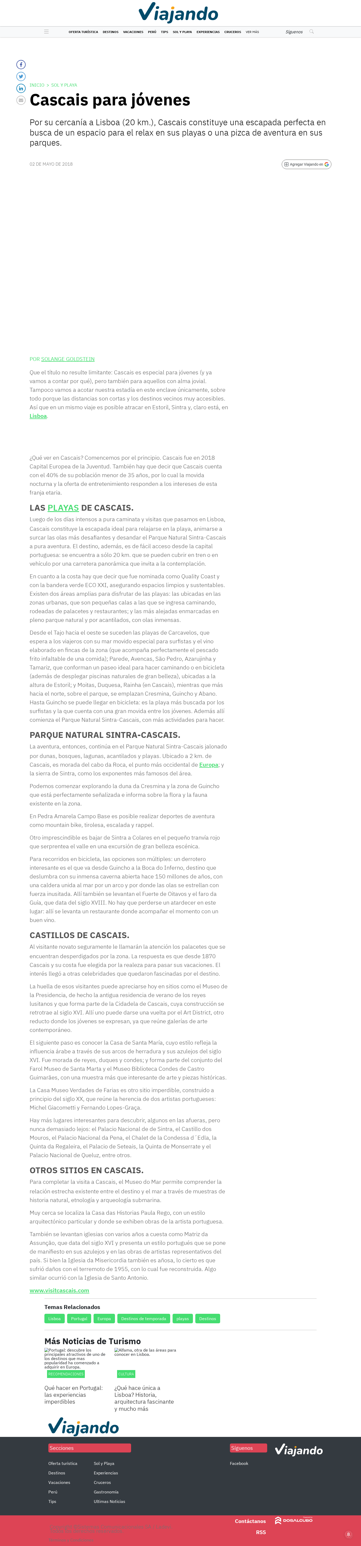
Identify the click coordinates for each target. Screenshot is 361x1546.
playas (183, 1318)
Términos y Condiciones (71, 1540)
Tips (164, 32)
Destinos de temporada (143, 1318)
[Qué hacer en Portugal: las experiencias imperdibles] (75, 1365)
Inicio (37, 85)
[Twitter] (21, 76)
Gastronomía (106, 1491)
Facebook (239, 1463)
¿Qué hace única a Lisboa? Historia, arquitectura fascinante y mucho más (144, 1398)
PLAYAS (63, 507)
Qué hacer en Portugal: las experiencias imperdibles (73, 1394)
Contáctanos (250, 1521)
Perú (152, 32)
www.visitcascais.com (59, 1290)
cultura (126, 1374)
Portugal (79, 1318)
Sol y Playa (182, 32)
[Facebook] (21, 64)
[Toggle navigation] (45, 32)
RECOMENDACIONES (66, 1374)
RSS (261, 1532)
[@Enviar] (21, 100)
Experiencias (208, 32)
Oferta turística (83, 32)
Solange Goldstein (68, 358)
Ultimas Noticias (109, 1501)
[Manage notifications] (348, 1534)
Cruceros (232, 32)
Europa (208, 764)
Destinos (110, 32)
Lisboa (38, 416)
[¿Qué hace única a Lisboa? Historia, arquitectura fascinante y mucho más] (145, 1365)
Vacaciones (133, 32)
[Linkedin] (21, 88)
